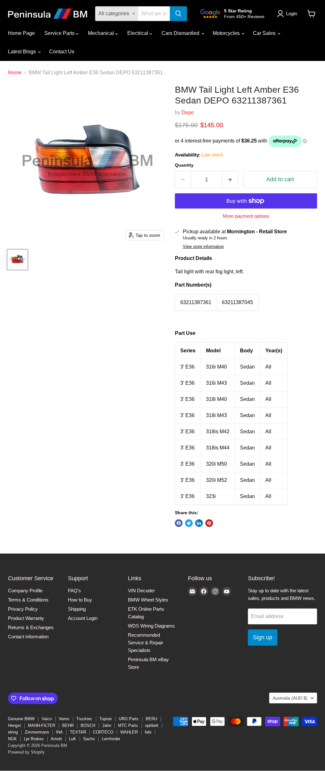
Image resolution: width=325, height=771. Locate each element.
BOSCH (88, 725)
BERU (151, 718)
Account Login (82, 618)
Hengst (14, 725)
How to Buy (80, 599)
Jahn (106, 725)
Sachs (89, 738)
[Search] (178, 13)
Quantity (184, 165)
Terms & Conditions (28, 599)
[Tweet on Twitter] (189, 523)
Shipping (77, 609)
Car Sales (265, 33)
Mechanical (101, 33)
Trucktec (84, 718)
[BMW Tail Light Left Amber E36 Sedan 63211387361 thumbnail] (17, 259)
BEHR (68, 725)
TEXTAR (78, 732)
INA (59, 732)
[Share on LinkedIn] (199, 523)
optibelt (151, 725)
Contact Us (61, 51)
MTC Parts (128, 725)
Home (15, 72)
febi (148, 732)
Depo (188, 112)
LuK (72, 738)
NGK (12, 738)
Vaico (47, 718)
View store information (203, 246)
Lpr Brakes (34, 738)
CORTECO (103, 732)
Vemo (64, 718)
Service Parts (60, 33)
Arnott (56, 738)
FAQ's (74, 590)
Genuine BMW (21, 718)
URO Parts (129, 718)
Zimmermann (37, 732)
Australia (290, 698)
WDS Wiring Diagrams (151, 625)
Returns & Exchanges (31, 627)
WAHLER (129, 732)
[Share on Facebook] (178, 523)
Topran (105, 718)
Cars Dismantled (181, 33)
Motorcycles (227, 33)
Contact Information (28, 636)
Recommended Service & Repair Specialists (145, 642)
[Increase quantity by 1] (230, 179)
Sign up (262, 637)
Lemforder (111, 738)
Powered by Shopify (26, 752)
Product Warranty (26, 618)
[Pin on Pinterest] (209, 523)
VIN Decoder (141, 590)
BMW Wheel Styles (148, 599)
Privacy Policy (23, 609)
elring (13, 732)
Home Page (21, 33)
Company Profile (25, 590)
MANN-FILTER (41, 725)
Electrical (138, 33)
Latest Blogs (22, 51)
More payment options (246, 216)
